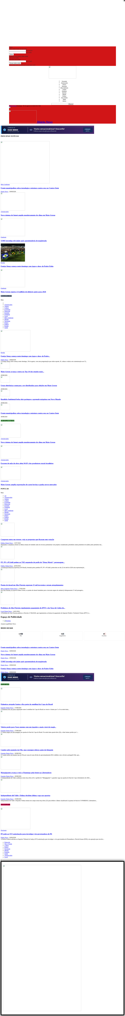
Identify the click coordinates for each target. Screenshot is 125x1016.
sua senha (29, 52)
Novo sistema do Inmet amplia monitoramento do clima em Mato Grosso (28, 215)
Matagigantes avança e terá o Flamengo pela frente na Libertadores (26, 773)
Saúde (64, 99)
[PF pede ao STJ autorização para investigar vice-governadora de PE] (15, 829)
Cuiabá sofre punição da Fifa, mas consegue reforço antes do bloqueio (27, 750)
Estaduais (64, 91)
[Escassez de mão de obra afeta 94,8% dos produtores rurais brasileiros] (11, 458)
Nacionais (64, 86)
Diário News (12, 106)
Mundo (64, 94)
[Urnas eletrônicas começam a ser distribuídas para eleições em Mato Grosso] (5, 382)
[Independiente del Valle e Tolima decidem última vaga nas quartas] (11, 792)
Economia (64, 81)
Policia (64, 84)
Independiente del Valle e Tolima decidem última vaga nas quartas (25, 795)
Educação (7, 311)
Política (64, 96)
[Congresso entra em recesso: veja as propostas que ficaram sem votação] (7, 536)
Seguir (63, 632)
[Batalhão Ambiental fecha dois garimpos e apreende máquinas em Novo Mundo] (5, 396)
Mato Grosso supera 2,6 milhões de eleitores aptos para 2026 (23, 292)
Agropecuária (64, 83)
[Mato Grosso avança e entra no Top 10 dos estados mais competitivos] (5, 368)
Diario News (4, 191)
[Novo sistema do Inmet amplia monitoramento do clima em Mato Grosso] (13, 210)
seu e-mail (29, 61)
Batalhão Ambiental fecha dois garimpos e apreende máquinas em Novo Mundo (31, 399)
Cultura (64, 89)
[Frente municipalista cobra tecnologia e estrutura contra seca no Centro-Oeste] (25, 183)
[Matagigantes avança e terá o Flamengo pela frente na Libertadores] (11, 769)
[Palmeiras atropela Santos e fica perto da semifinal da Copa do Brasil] (11, 701)
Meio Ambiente (64, 87)
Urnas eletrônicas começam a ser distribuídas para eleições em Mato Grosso (29, 385)
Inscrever (104, 632)
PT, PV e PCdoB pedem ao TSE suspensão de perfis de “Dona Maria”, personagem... (33, 562)
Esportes (64, 92)
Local (6, 316)
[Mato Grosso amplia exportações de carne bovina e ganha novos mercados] (11, 479)
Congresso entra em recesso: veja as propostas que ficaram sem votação (27, 539)
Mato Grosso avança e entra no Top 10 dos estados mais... (22, 372)
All (5, 496)
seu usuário (29, 50)
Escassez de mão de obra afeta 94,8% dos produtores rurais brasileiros (27, 463)
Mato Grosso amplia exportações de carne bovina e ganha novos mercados (29, 485)
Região (3, 263)
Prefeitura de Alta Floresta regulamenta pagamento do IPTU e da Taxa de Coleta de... (33, 608)
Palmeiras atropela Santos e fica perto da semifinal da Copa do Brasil (27, 704)
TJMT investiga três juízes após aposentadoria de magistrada (24, 241)
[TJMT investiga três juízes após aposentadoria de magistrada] (13, 235)
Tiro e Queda (64, 97)
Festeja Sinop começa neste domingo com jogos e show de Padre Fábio (27, 266)
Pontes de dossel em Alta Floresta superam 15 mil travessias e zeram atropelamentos (32, 585)
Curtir (21, 632)
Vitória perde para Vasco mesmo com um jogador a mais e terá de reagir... (28, 727)
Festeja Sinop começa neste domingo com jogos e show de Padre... (25, 356)
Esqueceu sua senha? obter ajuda (18, 56)
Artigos (64, 101)
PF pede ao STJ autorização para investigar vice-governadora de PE (26, 834)
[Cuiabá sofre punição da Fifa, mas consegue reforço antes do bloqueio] (11, 746)
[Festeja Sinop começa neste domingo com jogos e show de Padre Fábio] (13, 261)
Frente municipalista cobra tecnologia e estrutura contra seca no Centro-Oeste (30, 188)
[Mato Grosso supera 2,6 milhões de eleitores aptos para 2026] (13, 286)
